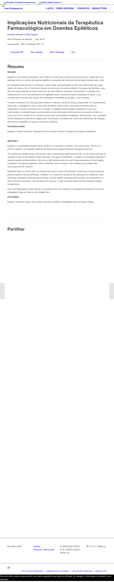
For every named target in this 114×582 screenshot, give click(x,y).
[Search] (110, 8)
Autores (37, 546)
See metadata (37, 52)
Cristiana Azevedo (15, 34)
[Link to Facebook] (109, 2)
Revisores (38, 549)
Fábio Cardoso (31, 34)
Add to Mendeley (57, 52)
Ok (13, 579)
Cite (73, 52)
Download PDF (17, 52)
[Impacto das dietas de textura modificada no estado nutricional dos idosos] (2, 291)
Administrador (49, 549)
